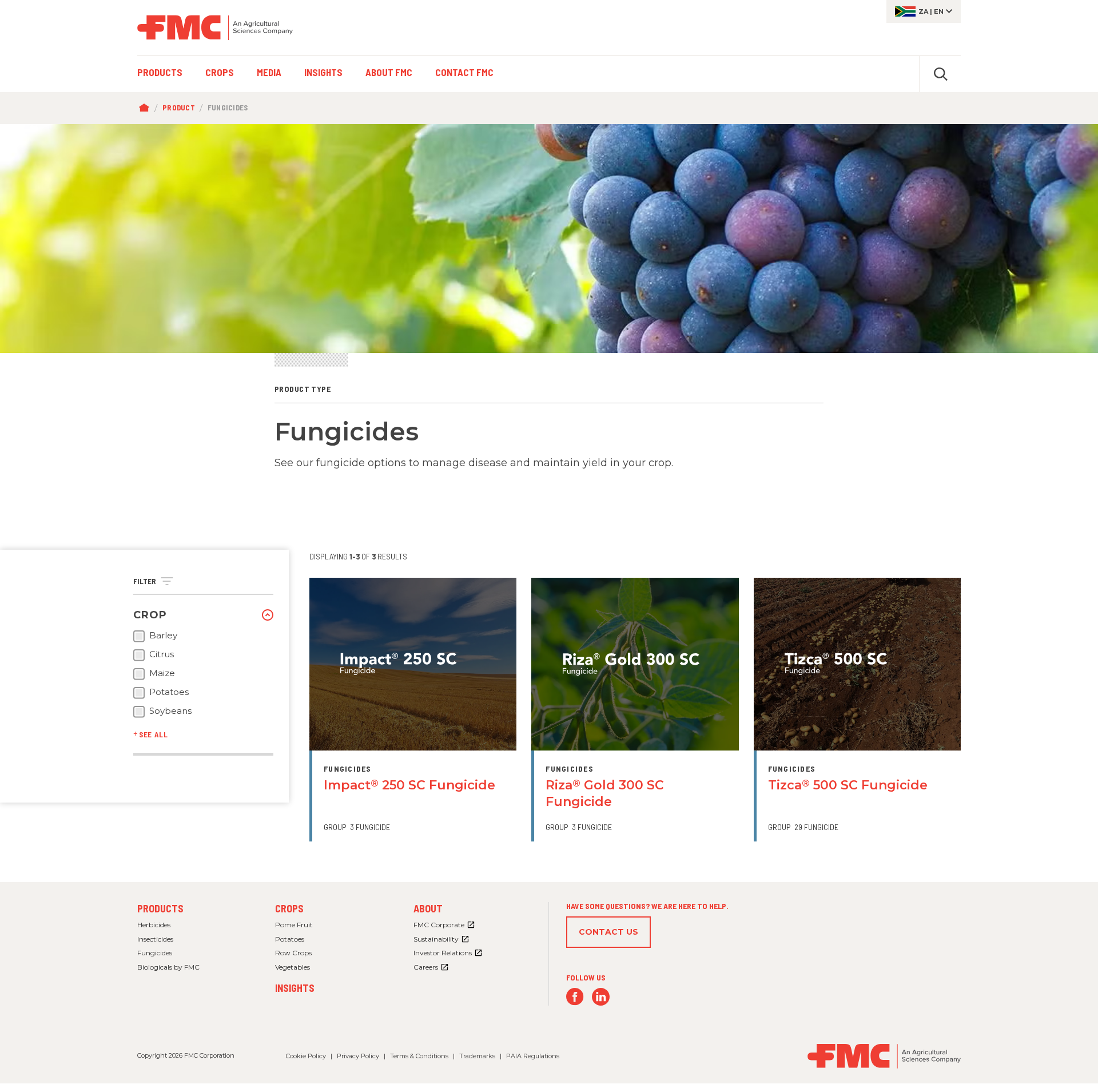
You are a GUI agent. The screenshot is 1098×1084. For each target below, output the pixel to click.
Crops (289, 908)
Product (178, 107)
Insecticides (155, 939)
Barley (163, 635)
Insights (295, 988)
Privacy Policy (358, 1056)
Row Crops (293, 952)
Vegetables (292, 967)
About (428, 908)
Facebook (575, 997)
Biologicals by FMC (168, 967)
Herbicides (153, 924)
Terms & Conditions (419, 1056)
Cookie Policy (306, 1056)
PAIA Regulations (532, 1056)
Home (146, 108)
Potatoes (169, 692)
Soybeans (170, 711)
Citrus (161, 654)
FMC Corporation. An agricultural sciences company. (215, 27)
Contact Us (608, 932)
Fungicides (154, 952)
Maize (162, 673)
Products (160, 908)
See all (153, 734)
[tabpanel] (549, 238)
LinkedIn (601, 997)
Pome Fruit (294, 924)
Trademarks (477, 1056)
